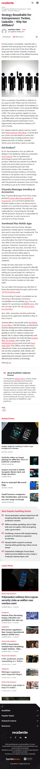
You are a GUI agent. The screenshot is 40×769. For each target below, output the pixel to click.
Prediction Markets (9, 593)
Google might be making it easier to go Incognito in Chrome (17, 447)
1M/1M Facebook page (11, 292)
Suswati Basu (6, 607)
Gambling (5, 612)
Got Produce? (7, 156)
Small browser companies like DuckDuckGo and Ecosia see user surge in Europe (15, 497)
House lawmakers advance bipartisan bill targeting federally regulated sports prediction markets (21, 518)
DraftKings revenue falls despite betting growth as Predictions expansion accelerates (21, 536)
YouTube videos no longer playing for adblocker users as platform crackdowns (15, 459)
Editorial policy (19, 379)
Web (4, 410)
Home (3, 7)
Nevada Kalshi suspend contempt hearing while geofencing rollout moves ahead (21, 545)
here (9, 299)
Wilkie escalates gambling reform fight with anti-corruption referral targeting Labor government (20, 527)
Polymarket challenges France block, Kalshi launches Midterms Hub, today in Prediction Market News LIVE (21, 554)
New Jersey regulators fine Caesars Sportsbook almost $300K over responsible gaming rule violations (13, 634)
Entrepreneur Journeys (10, 343)
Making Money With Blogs (16, 133)
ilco (10, 363)
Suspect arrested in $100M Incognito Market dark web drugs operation (13, 472)
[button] (32, 2)
